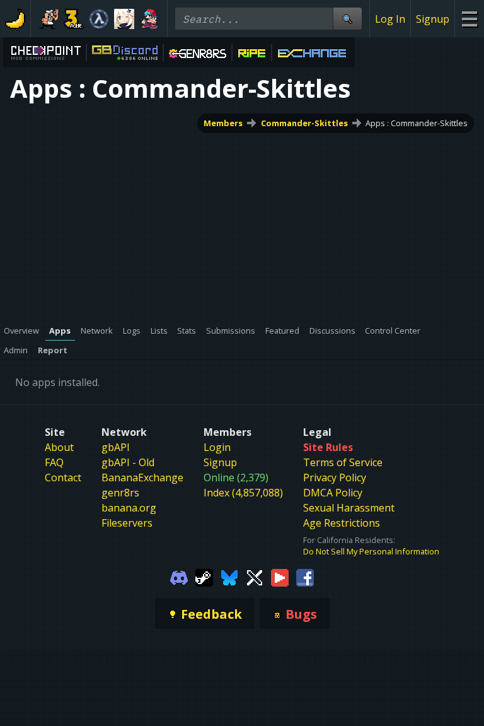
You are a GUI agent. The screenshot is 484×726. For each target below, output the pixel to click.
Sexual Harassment (349, 508)
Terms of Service (343, 462)
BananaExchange (142, 477)
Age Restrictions (341, 523)
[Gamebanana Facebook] (305, 576)
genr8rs (120, 493)
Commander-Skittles (304, 123)
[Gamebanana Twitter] (255, 576)
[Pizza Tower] (48, 19)
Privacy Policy (334, 477)
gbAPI (115, 447)
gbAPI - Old (127, 462)
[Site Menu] (469, 18)
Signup (432, 19)
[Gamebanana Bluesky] (229, 576)
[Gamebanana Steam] (204, 576)
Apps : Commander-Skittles (417, 123)
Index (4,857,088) (243, 493)
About (59, 447)
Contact (63, 477)
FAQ (54, 462)
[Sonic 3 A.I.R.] (73, 19)
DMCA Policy (332, 493)
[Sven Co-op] (99, 19)
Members (223, 123)
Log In (390, 19)
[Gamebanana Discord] (179, 576)
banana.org (128, 508)
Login (217, 447)
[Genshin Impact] (124, 19)
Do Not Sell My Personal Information (371, 551)
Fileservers (127, 523)
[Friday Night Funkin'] (149, 19)
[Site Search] (347, 19)
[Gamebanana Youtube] (280, 576)
